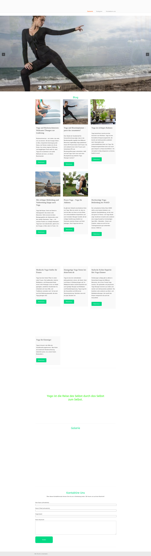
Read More (36, 48)
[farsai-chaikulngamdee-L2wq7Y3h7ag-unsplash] (48, 470)
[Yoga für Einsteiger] (47, 323)
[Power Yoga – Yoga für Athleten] (75, 183)
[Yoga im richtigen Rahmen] (103, 111)
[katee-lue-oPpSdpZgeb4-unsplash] (75, 470)
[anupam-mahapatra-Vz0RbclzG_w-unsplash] (48, 443)
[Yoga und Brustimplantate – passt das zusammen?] (75, 111)
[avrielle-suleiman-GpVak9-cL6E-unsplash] (75, 443)
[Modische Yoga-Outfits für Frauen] (47, 253)
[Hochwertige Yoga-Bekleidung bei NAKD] (103, 183)
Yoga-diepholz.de (48, 6)
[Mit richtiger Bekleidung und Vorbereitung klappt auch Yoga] (47, 183)
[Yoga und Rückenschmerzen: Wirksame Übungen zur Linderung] (47, 111)
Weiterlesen (41, 162)
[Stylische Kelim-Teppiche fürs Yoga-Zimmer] (103, 253)
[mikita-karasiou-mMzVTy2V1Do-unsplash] (102, 470)
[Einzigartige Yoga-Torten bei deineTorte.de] (75, 253)
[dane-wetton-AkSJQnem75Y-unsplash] (102, 443)
